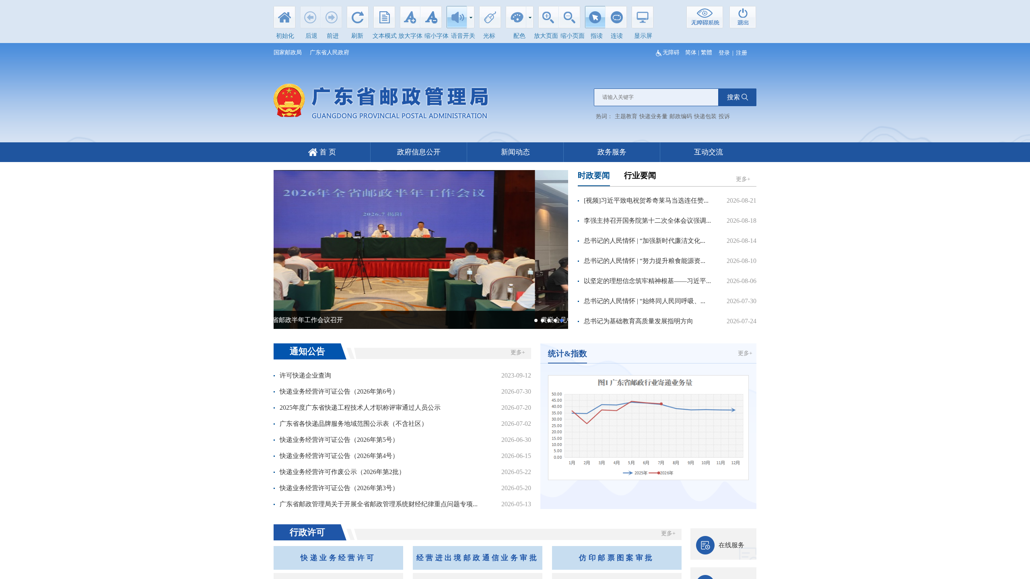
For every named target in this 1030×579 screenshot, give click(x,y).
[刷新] (358, 19)
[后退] (310, 19)
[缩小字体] (431, 19)
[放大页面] (548, 19)
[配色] (516, 19)
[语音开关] (457, 19)
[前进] (331, 19)
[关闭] (742, 17)
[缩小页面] (569, 19)
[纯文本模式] (384, 19)
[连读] (616, 19)
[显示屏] (642, 19)
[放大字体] (410, 19)
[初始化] (284, 19)
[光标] (490, 19)
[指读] (595, 19)
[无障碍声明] (704, 17)
